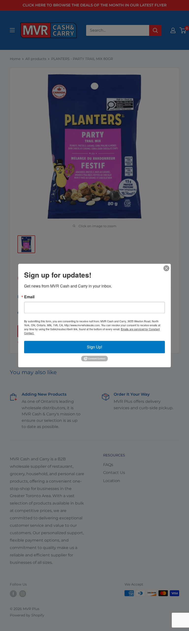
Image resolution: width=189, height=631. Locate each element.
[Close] (166, 268)
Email (29, 297)
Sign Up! (94, 347)
